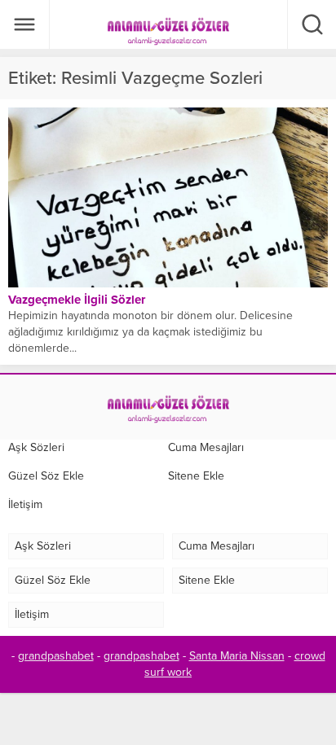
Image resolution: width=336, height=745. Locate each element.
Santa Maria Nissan (237, 656)
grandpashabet (56, 656)
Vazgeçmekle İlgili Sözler (76, 299)
